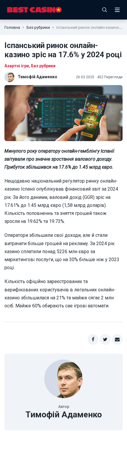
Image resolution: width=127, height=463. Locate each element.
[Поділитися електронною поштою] (117, 339)
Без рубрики (38, 27)
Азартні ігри (16, 65)
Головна (12, 27)
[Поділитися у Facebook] (93, 339)
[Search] (104, 9)
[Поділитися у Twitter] (105, 339)
